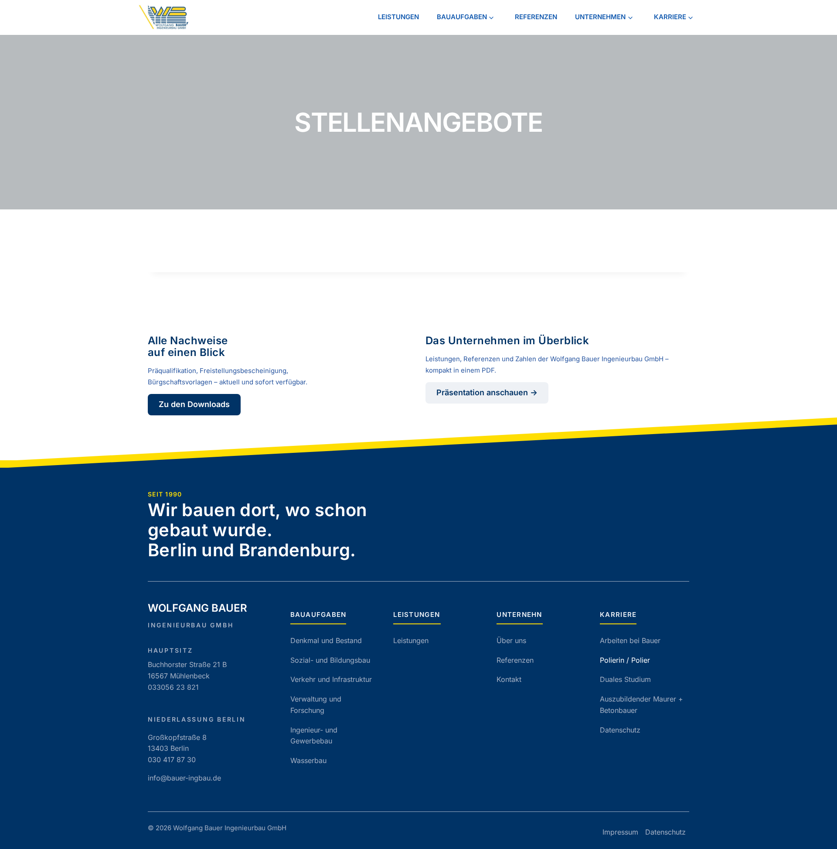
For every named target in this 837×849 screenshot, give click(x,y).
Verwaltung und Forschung (315, 705)
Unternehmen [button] (600, 17)
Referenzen (536, 17)
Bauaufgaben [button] (462, 17)
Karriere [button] (670, 17)
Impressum (620, 832)
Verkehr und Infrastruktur (331, 679)
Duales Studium (625, 679)
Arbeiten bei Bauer (630, 640)
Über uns (511, 640)
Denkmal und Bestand (326, 640)
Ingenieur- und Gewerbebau (313, 736)
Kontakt (509, 679)
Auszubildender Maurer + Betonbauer (641, 705)
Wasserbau (308, 760)
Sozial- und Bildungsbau (330, 660)
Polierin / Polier (625, 660)
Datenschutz (620, 730)
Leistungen (398, 17)
